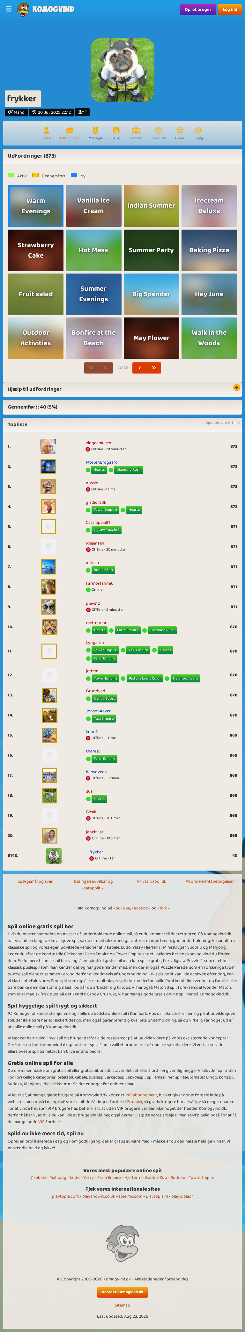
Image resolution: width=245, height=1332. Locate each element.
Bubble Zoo (103, 570)
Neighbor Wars (185, 678)
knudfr (92, 731)
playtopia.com (65, 1196)
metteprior (96, 622)
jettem (92, 670)
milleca (92, 562)
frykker (96, 852)
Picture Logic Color (145, 678)
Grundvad (95, 690)
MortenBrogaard (102, 462)
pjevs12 (93, 603)
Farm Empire (127, 630)
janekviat (94, 832)
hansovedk (96, 771)
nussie (92, 483)
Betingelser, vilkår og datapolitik (93, 885)
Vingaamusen (98, 442)
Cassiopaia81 (98, 522)
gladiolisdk (96, 502)
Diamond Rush (128, 470)
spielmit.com (130, 1196)
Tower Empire (105, 510)
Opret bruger (198, 9)
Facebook (141, 908)
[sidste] (153, 368)
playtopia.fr (182, 1196)
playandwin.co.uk (98, 1196)
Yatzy (88, 1177)
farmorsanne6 (100, 583)
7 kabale (38, 1177)
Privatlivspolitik (151, 881)
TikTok (164, 908)
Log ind (230, 9)
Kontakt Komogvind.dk (122, 1292)
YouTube (121, 908)
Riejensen (95, 543)
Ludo (75, 1177)
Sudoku (178, 1177)
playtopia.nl (157, 1196)
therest (93, 751)
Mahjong (57, 1177)
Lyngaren (95, 642)
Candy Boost (104, 698)
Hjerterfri (133, 1177)
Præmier (134, 1101)
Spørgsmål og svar (35, 881)
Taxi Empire (138, 650)
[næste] (139, 368)
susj (89, 791)
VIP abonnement (141, 1095)
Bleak (91, 812)
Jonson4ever (98, 711)
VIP (41, 1121)
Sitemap (122, 1305)
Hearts (99, 470)
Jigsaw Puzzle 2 (106, 530)
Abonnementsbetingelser (210, 881)
